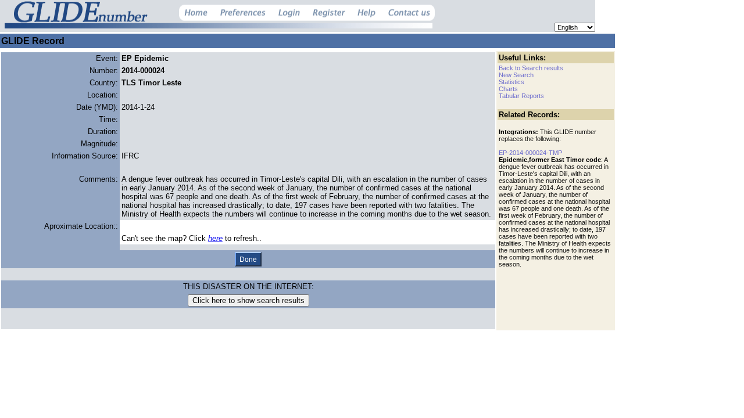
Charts (508, 88)
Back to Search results (531, 67)
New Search (516, 74)
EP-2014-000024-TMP (530, 152)
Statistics (511, 81)
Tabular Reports (521, 95)
